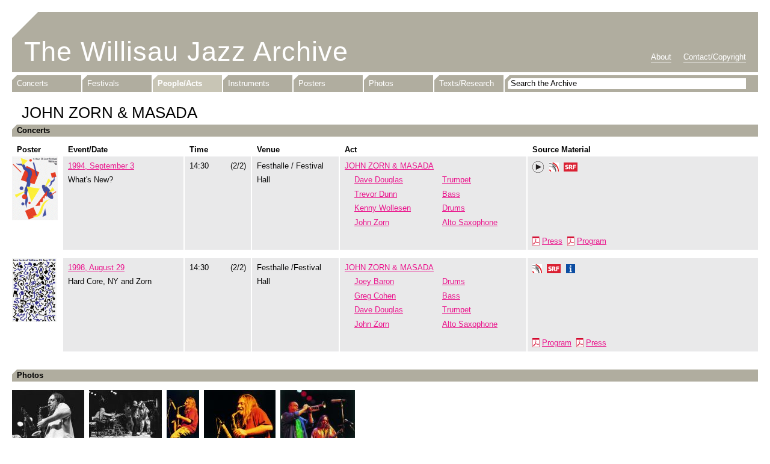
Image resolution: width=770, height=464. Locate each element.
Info (571, 270)
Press (552, 241)
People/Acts (180, 83)
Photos (381, 83)
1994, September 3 (101, 165)
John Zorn (371, 222)
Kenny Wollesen (382, 207)
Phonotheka (554, 168)
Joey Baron (374, 281)
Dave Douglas (378, 179)
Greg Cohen (375, 295)
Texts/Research (466, 83)
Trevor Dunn (375, 194)
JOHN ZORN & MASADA (389, 165)
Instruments (249, 83)
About (661, 56)
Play (538, 167)
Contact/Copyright (714, 56)
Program (591, 241)
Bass (451, 194)
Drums (453, 207)
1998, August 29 (96, 267)
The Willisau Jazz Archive (186, 51)
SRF (571, 168)
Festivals (103, 83)
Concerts (32, 83)
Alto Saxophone (469, 222)
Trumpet (456, 179)
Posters (311, 83)
